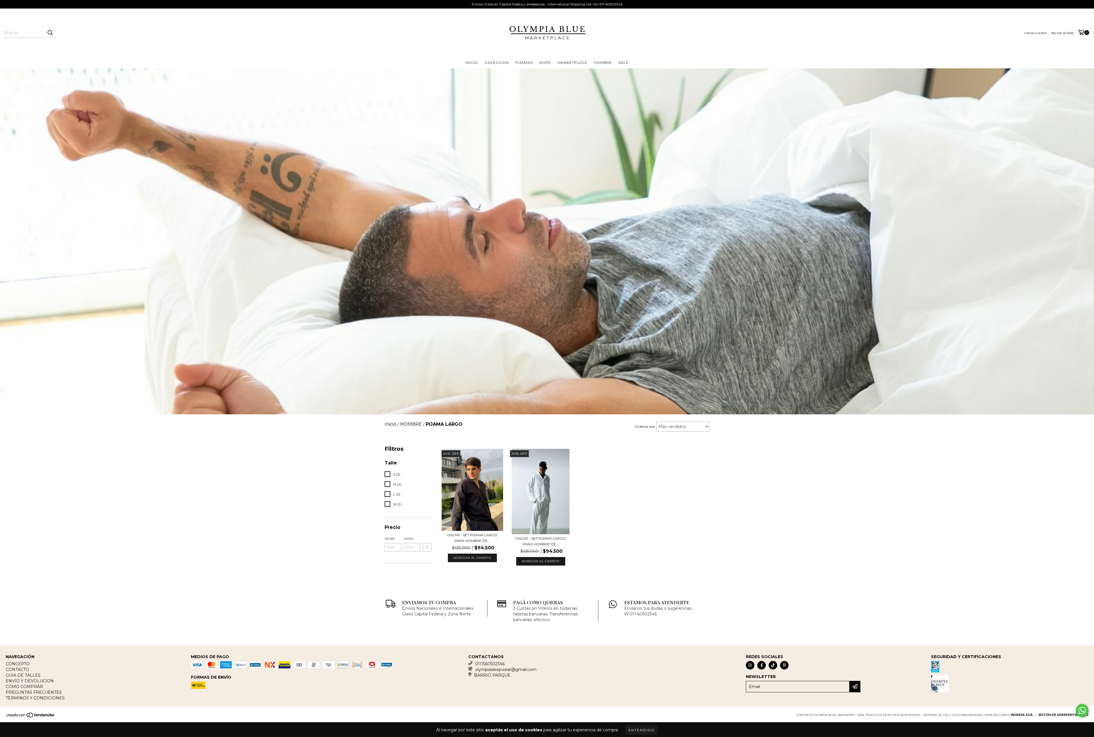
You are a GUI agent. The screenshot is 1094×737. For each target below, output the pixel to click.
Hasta (408, 539)
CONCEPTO (18, 663)
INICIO (472, 62)
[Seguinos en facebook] (761, 665)
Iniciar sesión (1062, 33)
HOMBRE (603, 62)
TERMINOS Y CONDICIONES (35, 698)
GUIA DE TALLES (23, 675)
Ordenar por (645, 426)
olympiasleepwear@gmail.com (505, 669)
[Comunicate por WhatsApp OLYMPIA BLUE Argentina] (1082, 710)
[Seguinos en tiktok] (773, 665)
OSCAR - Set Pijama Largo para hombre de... (472, 538)
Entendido (641, 730)
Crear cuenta (1035, 33)
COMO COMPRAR (24, 686)
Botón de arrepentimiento (1063, 715)
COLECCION (497, 62)
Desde (390, 539)
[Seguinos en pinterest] (784, 665)
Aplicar (427, 547)
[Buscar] (50, 33)
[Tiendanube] (31, 717)
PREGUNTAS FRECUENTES (34, 692)
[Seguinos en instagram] (750, 665)
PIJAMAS (524, 62)
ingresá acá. (1022, 715)
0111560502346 (490, 663)
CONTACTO (17, 669)
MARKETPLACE (572, 62)
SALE (623, 62)
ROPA (545, 62)
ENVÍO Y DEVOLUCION (30, 680)
